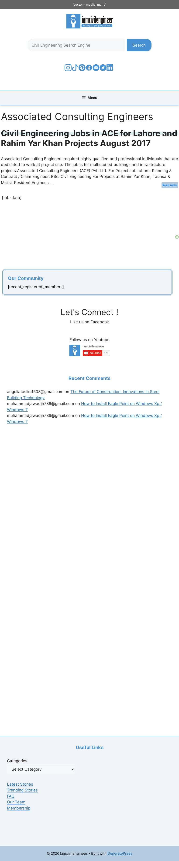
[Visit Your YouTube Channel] (96, 69)
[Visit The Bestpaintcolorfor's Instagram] (68, 69)
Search (139, 45)
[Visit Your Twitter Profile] (103, 69)
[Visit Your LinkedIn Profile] (111, 71)
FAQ (10, 796)
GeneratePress (119, 853)
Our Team (16, 802)
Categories (17, 760)
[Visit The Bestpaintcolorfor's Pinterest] (82, 69)
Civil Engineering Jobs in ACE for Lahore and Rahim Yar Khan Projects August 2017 (89, 138)
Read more (169, 185)
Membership (18, 808)
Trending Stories (22, 790)
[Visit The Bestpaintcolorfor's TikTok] (75, 69)
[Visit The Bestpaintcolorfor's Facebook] (89, 69)
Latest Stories (20, 784)
